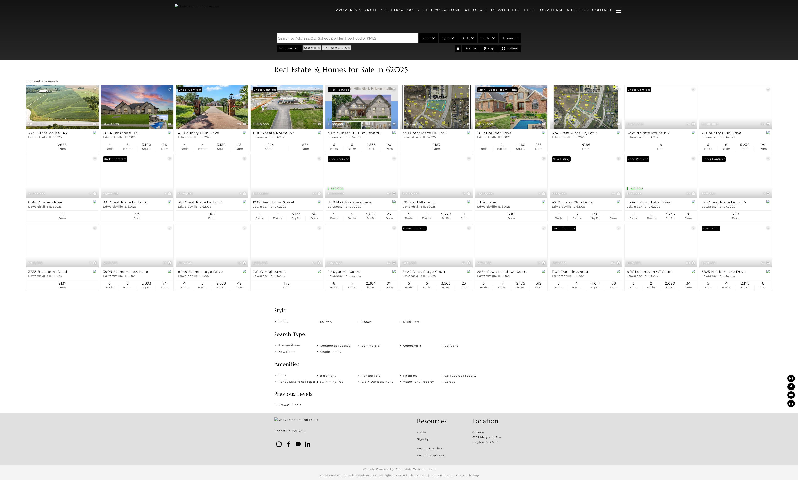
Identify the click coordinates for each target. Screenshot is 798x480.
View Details (62, 107)
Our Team (551, 10)
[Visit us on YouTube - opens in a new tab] (791, 395)
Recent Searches (430, 448)
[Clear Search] (458, 48)
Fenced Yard (371, 375)
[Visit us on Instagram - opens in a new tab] (791, 378)
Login (421, 432)
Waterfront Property (418, 381)
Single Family (330, 351)
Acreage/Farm (289, 345)
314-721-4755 (295, 430)
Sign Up (423, 439)
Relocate (476, 10)
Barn (282, 375)
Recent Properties (431, 455)
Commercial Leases (335, 345)
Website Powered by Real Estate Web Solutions (399, 469)
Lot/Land (452, 345)
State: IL (310, 47)
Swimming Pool (332, 381)
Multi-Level (412, 321)
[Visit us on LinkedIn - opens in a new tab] (791, 403)
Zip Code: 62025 (335, 47)
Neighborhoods (399, 10)
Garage (450, 381)
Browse (289, 404)
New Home (287, 351)
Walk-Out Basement (377, 381)
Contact (602, 10)
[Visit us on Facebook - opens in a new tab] (791, 386)
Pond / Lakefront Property (298, 381)
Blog (530, 10)
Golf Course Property (461, 375)
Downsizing (505, 10)
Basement (328, 375)
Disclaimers (418, 475)
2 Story (367, 321)
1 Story (283, 321)
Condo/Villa (412, 345)
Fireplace (410, 375)
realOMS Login (441, 475)
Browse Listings (467, 475)
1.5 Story (326, 321)
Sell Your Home (442, 10)
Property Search (355, 10)
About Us (577, 10)
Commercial (371, 345)
